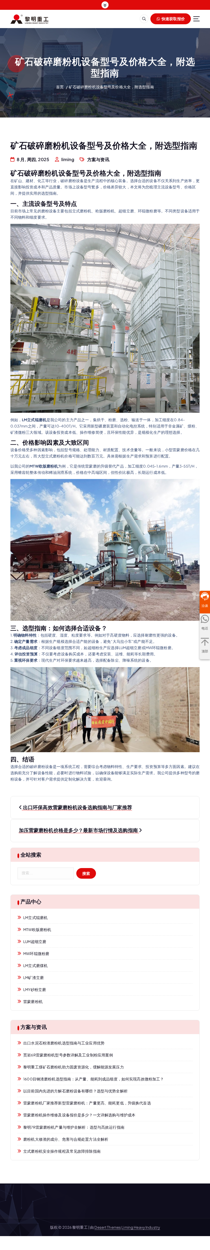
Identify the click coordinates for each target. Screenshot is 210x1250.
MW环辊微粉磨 (36, 953)
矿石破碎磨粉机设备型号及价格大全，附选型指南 (111, 87)
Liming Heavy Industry (140, 1227)
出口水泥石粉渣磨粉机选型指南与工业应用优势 (63, 1043)
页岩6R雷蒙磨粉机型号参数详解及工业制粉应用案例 (68, 1055)
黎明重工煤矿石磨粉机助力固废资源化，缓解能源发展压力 (73, 1067)
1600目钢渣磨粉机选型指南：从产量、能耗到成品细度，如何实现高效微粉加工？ (93, 1079)
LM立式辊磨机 (35, 917)
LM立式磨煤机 (35, 965)
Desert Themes (107, 1227)
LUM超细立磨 (34, 941)
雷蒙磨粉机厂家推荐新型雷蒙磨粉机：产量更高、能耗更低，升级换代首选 (87, 1103)
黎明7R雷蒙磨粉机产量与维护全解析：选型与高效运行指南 (73, 1127)
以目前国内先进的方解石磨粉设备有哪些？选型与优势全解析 (75, 1091)
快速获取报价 (173, 18)
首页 (60, 87)
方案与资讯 (98, 159)
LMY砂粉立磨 (34, 989)
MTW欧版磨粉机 (37, 929)
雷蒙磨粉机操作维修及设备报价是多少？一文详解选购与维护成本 (79, 1115)
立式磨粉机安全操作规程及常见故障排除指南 (62, 1151)
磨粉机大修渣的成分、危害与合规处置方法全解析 (65, 1139)
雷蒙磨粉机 (33, 1001)
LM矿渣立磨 (33, 977)
